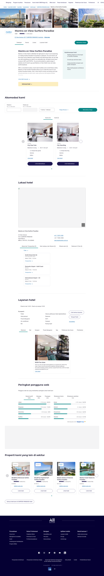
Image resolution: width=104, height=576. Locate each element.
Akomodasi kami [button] (15, 97)
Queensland (26, 7)
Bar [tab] (30, 330)
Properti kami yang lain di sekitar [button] (25, 455)
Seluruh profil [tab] (29, 397)
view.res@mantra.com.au (61, 240)
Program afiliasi (13, 544)
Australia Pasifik (12, 7)
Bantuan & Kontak (82, 536)
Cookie (75, 559)
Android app (63, 539)
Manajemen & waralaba (15, 536)
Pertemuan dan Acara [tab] (67, 330)
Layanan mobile (64, 534)
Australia (19, 7)
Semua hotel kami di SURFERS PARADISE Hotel (19, 501)
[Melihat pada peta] (52, 207)
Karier (10, 539)
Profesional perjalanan (31, 539)
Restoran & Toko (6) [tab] (77, 246)
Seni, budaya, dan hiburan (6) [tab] (48, 246)
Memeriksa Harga (81, 42)
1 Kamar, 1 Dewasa (45, 110)
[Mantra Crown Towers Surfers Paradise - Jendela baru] (89, 469)
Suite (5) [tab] (56, 118)
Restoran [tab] (23, 330)
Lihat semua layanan (76, 312)
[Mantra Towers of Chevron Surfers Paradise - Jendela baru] (66, 469)
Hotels (5, 7)
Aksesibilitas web (47, 534)
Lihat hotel (21, 491)
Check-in (11, 105)
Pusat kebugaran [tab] (47, 330)
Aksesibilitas (72, 321)
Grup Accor (12, 534)
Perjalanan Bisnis (30, 534)
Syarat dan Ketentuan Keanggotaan (53, 559)
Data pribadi (68, 559)
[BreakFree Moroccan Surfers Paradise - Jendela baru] (21, 469)
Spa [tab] (57, 330)
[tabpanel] (52, 145)
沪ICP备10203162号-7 (56, 565)
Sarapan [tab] (37, 330)
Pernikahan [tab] (80, 330)
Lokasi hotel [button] (25, 182)
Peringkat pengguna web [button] (33, 384)
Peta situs (45, 536)
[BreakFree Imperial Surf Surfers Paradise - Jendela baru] (43, 469)
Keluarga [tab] (38, 397)
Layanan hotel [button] (26, 300)
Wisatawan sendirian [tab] (72, 397)
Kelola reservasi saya (82, 534)
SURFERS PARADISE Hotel (43, 7)
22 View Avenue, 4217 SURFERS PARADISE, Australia (29, 37)
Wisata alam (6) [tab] (63, 246)
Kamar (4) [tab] (48, 118)
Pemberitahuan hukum (85, 559)
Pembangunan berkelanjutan (16, 541)
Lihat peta (47, 37)
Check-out (27, 105)
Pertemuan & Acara (31, 536)
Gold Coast (33, 7)
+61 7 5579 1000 (58, 235)
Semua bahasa (47, 539)
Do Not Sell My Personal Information (52, 561)
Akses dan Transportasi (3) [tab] (29, 246)
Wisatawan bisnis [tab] (58, 397)
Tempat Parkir (74, 317)
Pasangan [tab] (47, 397)
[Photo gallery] (52, 18)
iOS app (62, 536)
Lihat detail (37, 371)
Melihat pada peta (18, 486)
